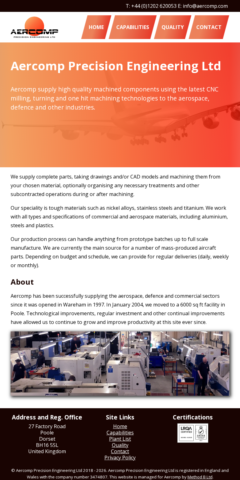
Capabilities (132, 27)
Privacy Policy (120, 457)
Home (96, 27)
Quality (173, 27)
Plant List (120, 438)
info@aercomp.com (205, 5)
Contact (209, 27)
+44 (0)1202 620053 (154, 5)
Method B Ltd (200, 477)
